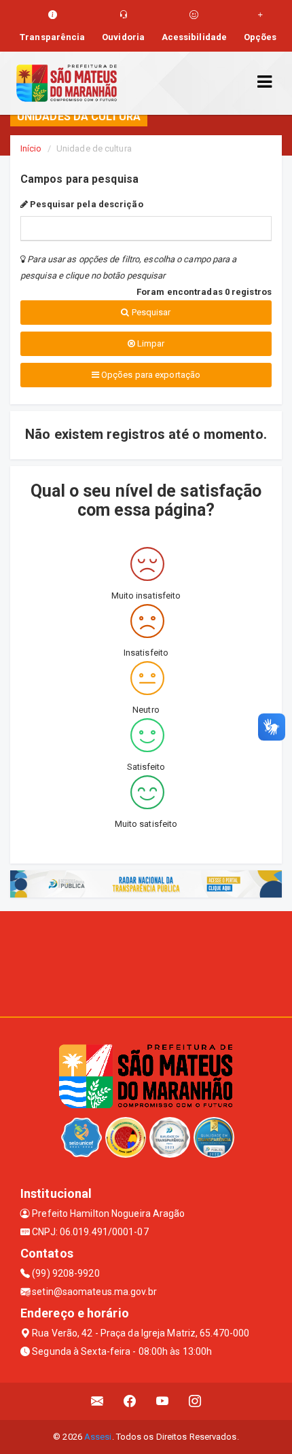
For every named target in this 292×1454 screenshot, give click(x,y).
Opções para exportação (149, 375)
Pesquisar (150, 312)
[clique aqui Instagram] (195, 1401)
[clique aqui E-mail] (97, 1401)
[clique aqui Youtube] (163, 1401)
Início (31, 148)
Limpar (150, 343)
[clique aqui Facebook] (130, 1401)
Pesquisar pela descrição (85, 204)
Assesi (98, 1437)
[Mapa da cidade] (146, 962)
